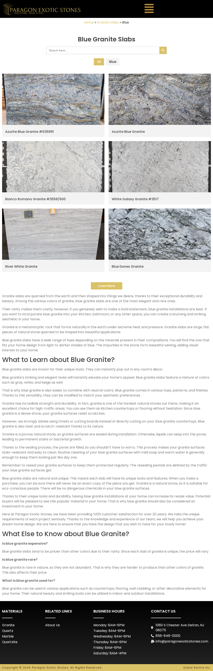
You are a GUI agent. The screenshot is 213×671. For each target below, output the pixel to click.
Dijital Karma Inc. (197, 668)
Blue (112, 61)
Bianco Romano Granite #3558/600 (35, 199)
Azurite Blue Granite (128, 131)
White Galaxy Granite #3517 (135, 199)
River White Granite (21, 266)
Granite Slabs (108, 22)
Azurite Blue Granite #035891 (29, 131)
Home (89, 22)
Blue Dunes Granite (128, 266)
